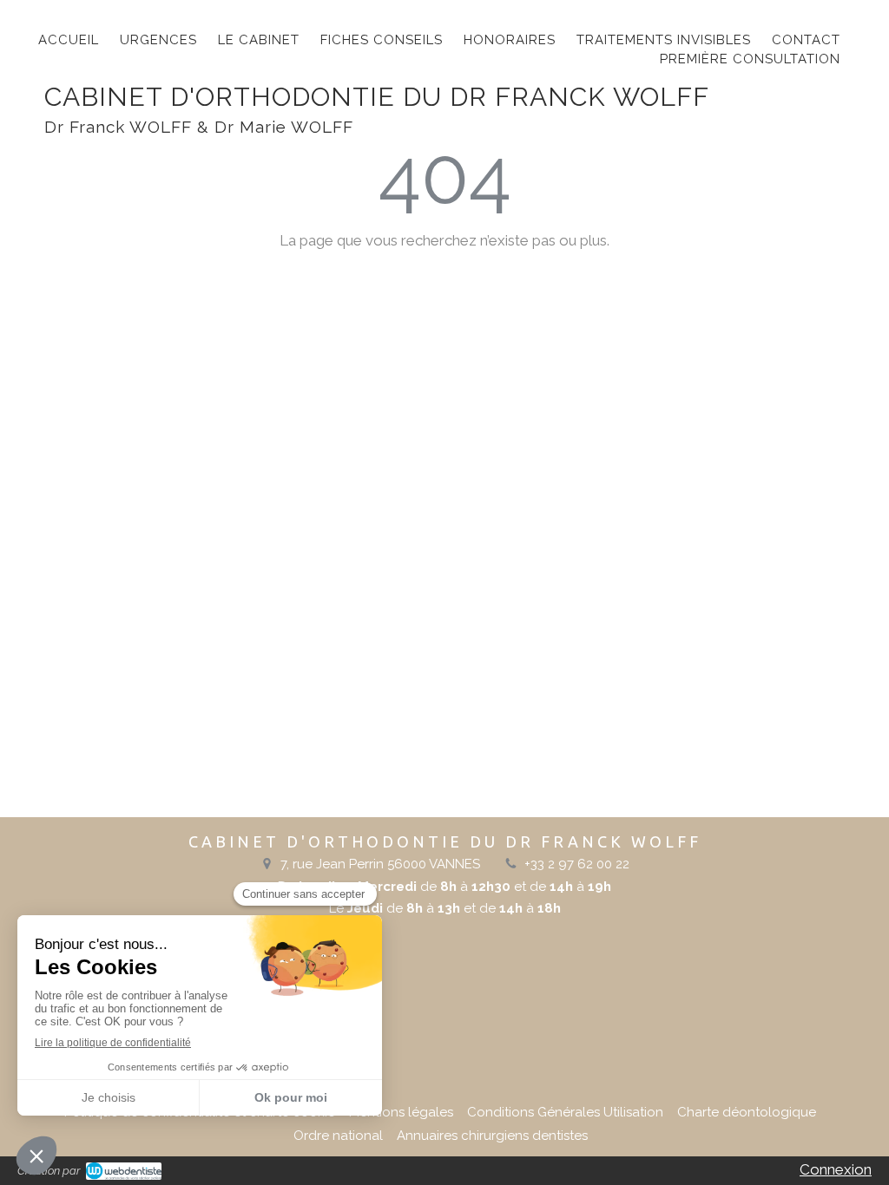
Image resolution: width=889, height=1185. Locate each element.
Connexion (836, 1169)
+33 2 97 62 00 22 (576, 864)
